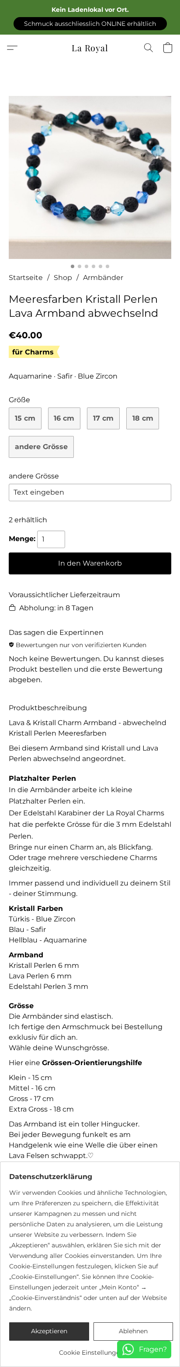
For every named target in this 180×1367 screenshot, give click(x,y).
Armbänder (103, 277)
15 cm (25, 418)
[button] (90, 23)
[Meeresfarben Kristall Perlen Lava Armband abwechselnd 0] (90, 177)
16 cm (64, 418)
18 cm (142, 418)
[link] (91, 1349)
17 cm (103, 418)
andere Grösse (41, 447)
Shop (63, 277)
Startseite (26, 277)
